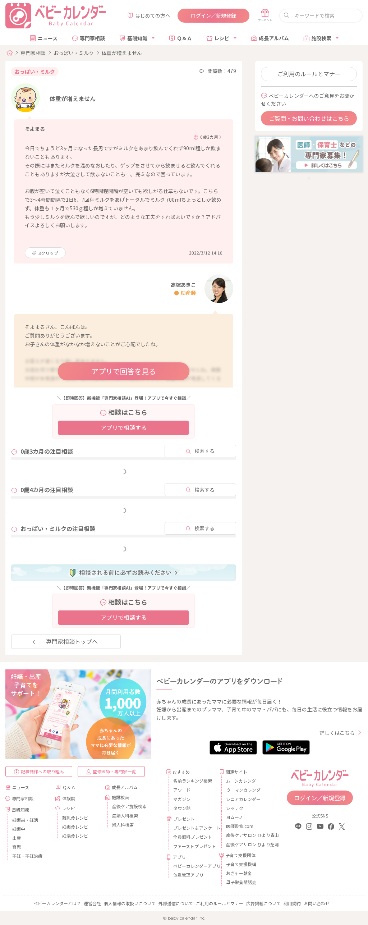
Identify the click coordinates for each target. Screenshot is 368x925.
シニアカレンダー (243, 799)
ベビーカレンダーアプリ (193, 866)
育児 (16, 847)
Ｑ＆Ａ (184, 38)
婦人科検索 (123, 824)
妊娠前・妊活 (25, 820)
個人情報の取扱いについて (130, 903)
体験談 (68, 798)
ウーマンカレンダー (245, 790)
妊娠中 (18, 829)
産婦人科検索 (125, 815)
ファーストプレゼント (193, 846)
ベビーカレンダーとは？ (57, 903)
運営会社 (92, 903)
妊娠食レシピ (75, 827)
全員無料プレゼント (192, 837)
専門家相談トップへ (72, 641)
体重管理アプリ (188, 875)
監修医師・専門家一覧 (114, 771)
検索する (204, 450)
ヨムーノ (234, 817)
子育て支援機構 (241, 864)
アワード (181, 790)
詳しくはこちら (337, 732)
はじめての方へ (152, 15)
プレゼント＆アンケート (193, 828)
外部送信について (175, 903)
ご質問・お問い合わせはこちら (309, 118)
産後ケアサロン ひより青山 (246, 835)
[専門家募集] (309, 153)
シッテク (234, 808)
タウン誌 (181, 808)
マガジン (181, 799)
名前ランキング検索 (192, 781)
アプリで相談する (124, 427)
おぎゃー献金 (239, 873)
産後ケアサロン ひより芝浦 (246, 844)
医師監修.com (239, 826)
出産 (16, 838)
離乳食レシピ (75, 818)
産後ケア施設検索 (129, 806)
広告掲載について (263, 903)
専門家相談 (92, 38)
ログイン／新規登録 (213, 15)
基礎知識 (137, 38)
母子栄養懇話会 (241, 882)
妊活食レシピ (75, 836)
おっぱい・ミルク (74, 52)
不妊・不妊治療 (27, 856)
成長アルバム (274, 38)
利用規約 (292, 903)
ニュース (48, 38)
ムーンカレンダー (243, 781)
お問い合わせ (317, 903)
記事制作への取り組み (42, 771)
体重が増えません (122, 52)
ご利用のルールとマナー (309, 73)
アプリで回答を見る (123, 371)
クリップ (48, 253)
